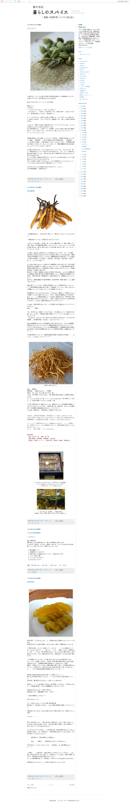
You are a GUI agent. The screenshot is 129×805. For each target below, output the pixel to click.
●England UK (83, 67)
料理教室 (34, 572)
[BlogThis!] (57, 179)
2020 (82, 120)
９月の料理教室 (34, 533)
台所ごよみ (83, 88)
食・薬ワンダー (36, 181)
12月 (83, 132)
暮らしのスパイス (85, 54)
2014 (82, 174)
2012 (82, 179)
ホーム (51, 785)
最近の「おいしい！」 (37, 778)
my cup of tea (84, 61)
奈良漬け (31, 582)
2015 (82, 171)
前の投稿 (71, 785)
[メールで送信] (56, 179)
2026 (82, 106)
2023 (82, 113)
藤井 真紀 (83, 27)
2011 (81, 181)
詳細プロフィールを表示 (85, 47)
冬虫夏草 (31, 191)
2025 (82, 108)
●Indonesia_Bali (84, 72)
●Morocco (83, 74)
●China (82, 65)
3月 (83, 164)
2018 (82, 125)
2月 (83, 166)
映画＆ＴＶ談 (83, 93)
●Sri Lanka (83, 76)
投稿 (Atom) (33, 787)
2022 (82, 115)
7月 (83, 154)
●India (82, 69)
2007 (82, 191)
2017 (82, 128)
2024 (82, 111)
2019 (82, 123)
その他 (82, 84)
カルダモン (32, 28)
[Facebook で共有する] (61, 179)
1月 (83, 168)
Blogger (77, 800)
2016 (82, 130)
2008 (82, 188)
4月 (83, 161)
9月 (83, 139)
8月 (83, 142)
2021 (82, 118)
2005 (82, 196)
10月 (83, 137)
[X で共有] (59, 179)
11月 (83, 134)
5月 (83, 159)
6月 (83, 156)
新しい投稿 (31, 785)
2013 (82, 176)
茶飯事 (82, 97)
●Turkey (82, 82)
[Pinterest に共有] (62, 179)
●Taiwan (82, 80)
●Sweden (82, 78)
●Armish (82, 63)
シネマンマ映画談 (85, 86)
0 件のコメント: (48, 179)
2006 (82, 193)
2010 (82, 183)
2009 (82, 186)
